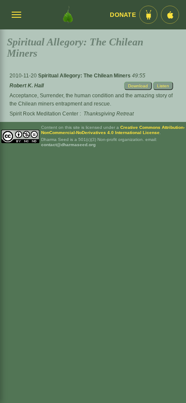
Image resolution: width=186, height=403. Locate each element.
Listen (163, 85)
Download (138, 85)
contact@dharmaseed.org (68, 144)
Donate (123, 15)
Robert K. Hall (27, 86)
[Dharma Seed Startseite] (68, 14)
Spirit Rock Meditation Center (44, 114)
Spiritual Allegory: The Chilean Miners (85, 76)
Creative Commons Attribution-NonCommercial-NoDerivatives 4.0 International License (113, 130)
